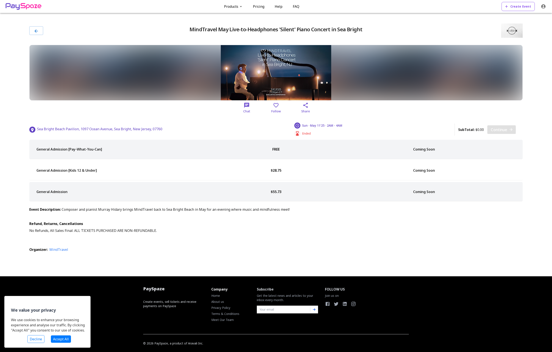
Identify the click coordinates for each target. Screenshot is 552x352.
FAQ (296, 6)
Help (278, 6)
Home (215, 296)
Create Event (520, 6)
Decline (36, 339)
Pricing (258, 6)
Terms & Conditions (225, 314)
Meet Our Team (222, 320)
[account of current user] (543, 6)
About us (217, 302)
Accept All (61, 339)
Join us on (332, 296)
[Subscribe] (314, 309)
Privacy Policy (220, 308)
